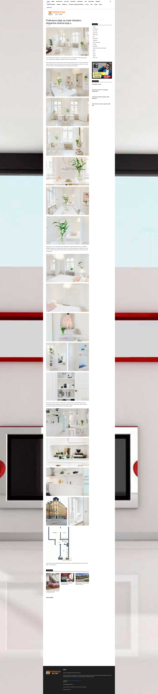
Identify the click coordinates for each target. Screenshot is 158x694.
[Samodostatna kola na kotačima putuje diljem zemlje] (67, 577)
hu (67, 686)
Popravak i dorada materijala (76, 4)
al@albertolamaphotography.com (74, 680)
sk (77, 686)
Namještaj (64, 4)
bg (85, 686)
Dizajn (95, 4)
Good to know (49, 570)
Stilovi (87, 4)
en (64, 686)
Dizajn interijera (51, 4)
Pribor (52, 1)
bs (81, 686)
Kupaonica (73, 1)
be (65, 686)
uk (83, 686)
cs (70, 686)
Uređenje (98, 1)
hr (69, 686)
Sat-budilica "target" (96, 84)
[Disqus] (67, 614)
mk (74, 686)
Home (48, 1)
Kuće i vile (49, 7)
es (68, 689)
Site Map (65, 681)
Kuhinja (58, 4)
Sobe (91, 4)
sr (80, 686)
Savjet (100, 4)
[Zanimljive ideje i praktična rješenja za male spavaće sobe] (52, 581)
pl (72, 686)
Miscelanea (91, 1)
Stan (85, 1)
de (65, 689)
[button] (110, 1)
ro (75, 686)
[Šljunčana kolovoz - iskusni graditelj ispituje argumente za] (82, 577)
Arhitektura (59, 1)
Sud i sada (66, 1)
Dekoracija (80, 1)
